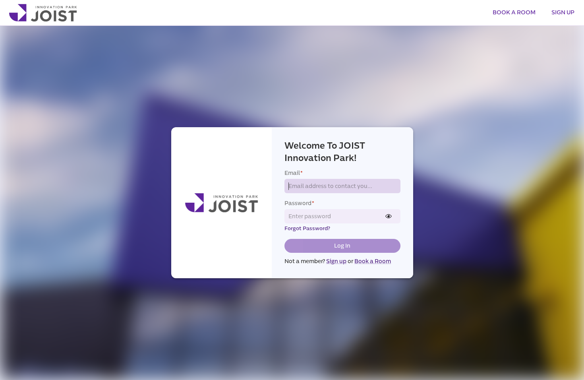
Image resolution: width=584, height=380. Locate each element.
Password (299, 203)
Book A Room (514, 12)
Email (293, 173)
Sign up (336, 261)
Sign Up (562, 12)
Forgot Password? (307, 228)
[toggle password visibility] (388, 216)
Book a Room (372, 261)
